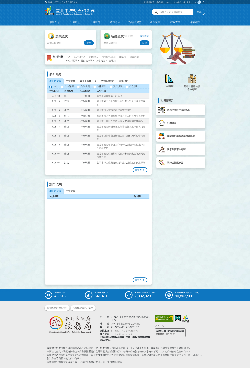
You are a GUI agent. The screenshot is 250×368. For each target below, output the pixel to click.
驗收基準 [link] (134, 57)
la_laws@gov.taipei (121, 334)
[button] (244, 360)
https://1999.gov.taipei (124, 330)
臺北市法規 (55, 81)
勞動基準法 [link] (86, 60)
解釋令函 (115, 22)
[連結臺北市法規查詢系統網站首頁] (70, 11)
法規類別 (75, 22)
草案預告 (155, 22)
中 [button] (199, 2)
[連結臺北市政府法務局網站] (70, 324)
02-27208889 (133, 324)
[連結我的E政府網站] (178, 318)
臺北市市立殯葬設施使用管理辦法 (114, 110)
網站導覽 (160, 2)
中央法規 (70, 81)
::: (1, 27)
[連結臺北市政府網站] (185, 319)
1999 (113, 324)
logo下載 (177, 2)
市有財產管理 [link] (109, 57)
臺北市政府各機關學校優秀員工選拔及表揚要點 (121, 116)
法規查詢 (95, 22)
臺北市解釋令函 (88, 81)
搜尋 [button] (199, 12)
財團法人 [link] (93, 57)
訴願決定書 (134, 22)
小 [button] (195, 2)
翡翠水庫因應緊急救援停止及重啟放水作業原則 (121, 162)
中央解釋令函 (107, 81)
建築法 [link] (122, 57)
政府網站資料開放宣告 (57, 308)
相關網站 (195, 22)
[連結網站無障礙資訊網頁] (164, 318)
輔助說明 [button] (144, 36)
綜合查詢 (175, 22)
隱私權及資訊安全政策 (83, 308)
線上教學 (186, 2)
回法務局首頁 (149, 2)
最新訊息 (54, 22)
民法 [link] (68, 57)
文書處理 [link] (100, 60)
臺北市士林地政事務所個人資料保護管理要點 (120, 121)
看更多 (138, 170)
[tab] (55, 81)
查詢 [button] (88, 43)
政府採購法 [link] (71, 60)
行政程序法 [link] (80, 57)
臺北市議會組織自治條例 (109, 96)
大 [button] (203, 2)
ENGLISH (169, 2)
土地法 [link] (112, 60)
